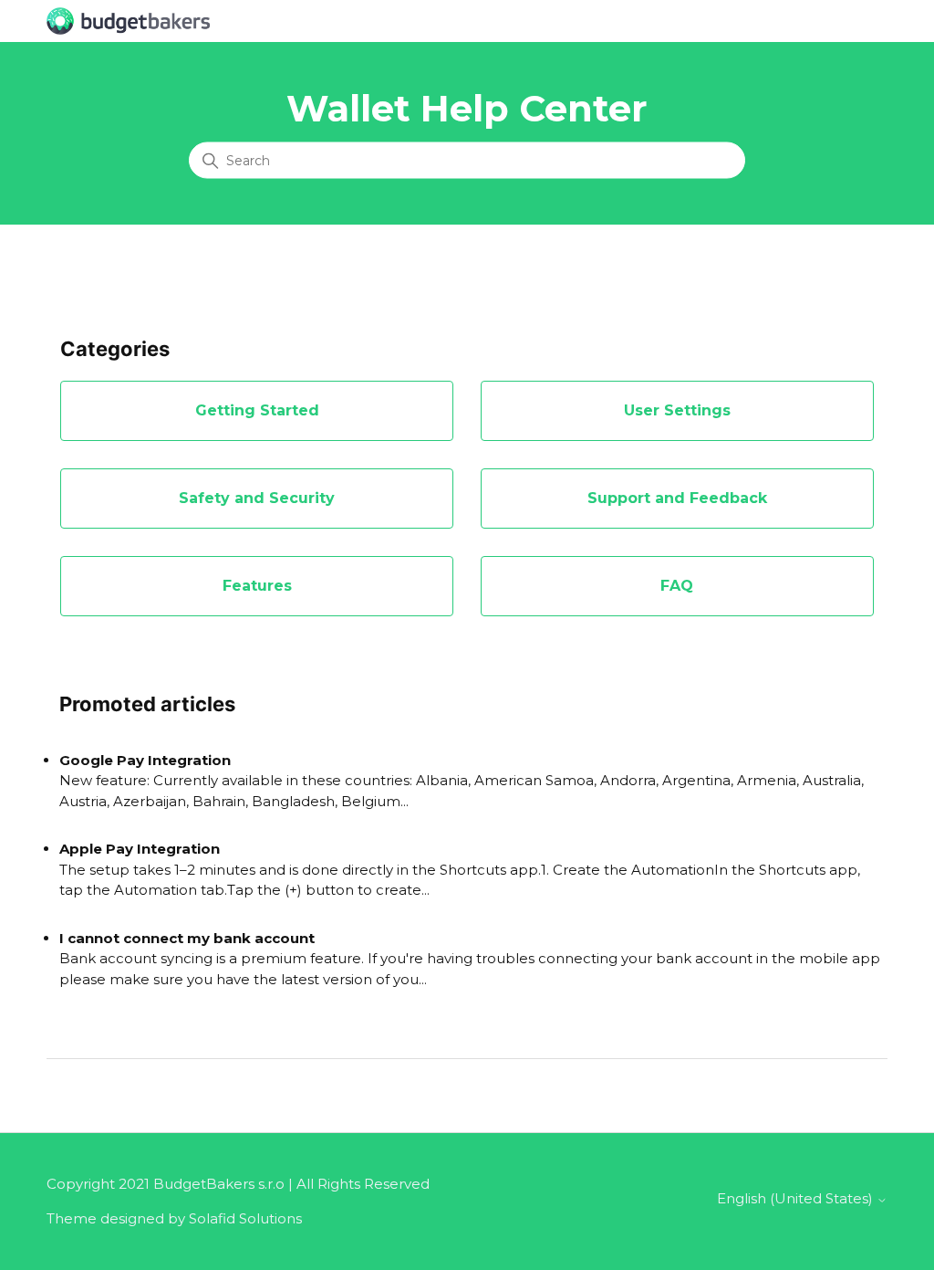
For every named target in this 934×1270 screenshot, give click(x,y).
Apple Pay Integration (139, 848)
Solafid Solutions (245, 1218)
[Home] (128, 19)
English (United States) (797, 1198)
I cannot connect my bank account (187, 938)
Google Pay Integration (145, 760)
